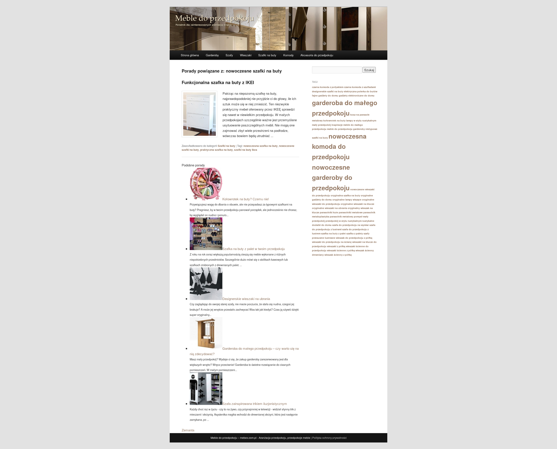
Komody (288, 55)
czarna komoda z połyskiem (327, 87)
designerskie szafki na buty (327, 91)
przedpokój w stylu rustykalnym (343, 220)
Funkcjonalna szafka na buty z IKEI (218, 82)
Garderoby (212, 55)
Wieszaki (246, 55)
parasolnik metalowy (341, 216)
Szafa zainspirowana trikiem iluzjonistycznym (254, 403)
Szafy (229, 55)
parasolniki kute (329, 212)
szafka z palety (354, 233)
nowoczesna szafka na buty (260, 146)
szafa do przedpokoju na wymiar (350, 225)
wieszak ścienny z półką (338, 254)
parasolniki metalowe (351, 212)
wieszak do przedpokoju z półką (354, 237)
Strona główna (190, 55)
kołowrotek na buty (334, 120)
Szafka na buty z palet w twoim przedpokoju (253, 248)
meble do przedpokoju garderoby (346, 129)
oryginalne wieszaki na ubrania (329, 208)
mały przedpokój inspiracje (327, 124)
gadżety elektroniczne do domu (356, 95)
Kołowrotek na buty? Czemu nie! (245, 199)
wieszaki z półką (336, 246)
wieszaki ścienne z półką (341, 250)
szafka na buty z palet (333, 233)
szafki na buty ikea (245, 150)
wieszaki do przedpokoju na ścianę (332, 242)
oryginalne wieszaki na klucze (357, 203)
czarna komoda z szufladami (360, 87)
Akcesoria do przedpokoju (316, 55)
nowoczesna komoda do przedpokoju (339, 146)
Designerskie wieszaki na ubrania (246, 298)
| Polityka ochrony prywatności (329, 437)
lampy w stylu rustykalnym (361, 120)
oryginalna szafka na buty (345, 195)
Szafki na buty (267, 55)
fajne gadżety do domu (325, 95)
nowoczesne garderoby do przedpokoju (332, 177)
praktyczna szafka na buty (216, 150)
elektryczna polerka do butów (360, 91)
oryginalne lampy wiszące (346, 199)
